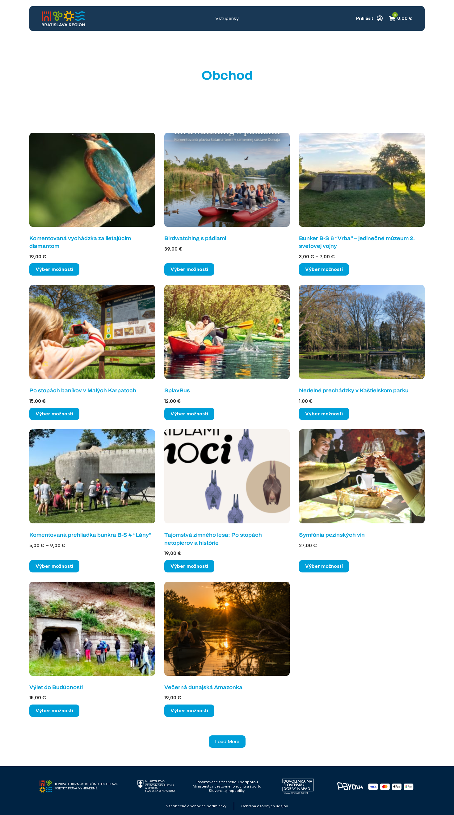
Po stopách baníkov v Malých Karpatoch (82, 390)
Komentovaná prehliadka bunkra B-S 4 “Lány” (90, 535)
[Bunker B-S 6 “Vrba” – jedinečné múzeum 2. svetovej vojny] (362, 180)
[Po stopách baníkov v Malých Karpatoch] (92, 332)
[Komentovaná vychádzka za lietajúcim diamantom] (92, 180)
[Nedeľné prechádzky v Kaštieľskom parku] (362, 332)
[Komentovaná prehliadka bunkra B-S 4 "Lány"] (92, 476)
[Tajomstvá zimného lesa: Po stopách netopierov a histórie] (227, 476)
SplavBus (177, 390)
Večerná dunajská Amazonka (203, 687)
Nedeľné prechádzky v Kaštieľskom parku (354, 390)
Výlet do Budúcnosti (56, 687)
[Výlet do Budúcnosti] (92, 629)
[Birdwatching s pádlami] (227, 180)
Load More (227, 741)
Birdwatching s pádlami (195, 238)
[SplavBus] (227, 332)
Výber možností (54, 269)
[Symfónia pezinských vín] (362, 476)
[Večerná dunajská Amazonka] (227, 629)
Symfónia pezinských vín (332, 535)
